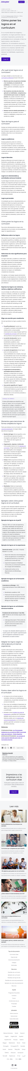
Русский (5, 1056)
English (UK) (14, 1036)
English (7, 1036)
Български (20, 1052)
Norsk (18, 1043)
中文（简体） (10, 1059)
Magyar (5, 1043)
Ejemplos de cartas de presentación (14, 983)
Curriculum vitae (5, 9)
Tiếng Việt (17, 1049)
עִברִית (18, 1056)
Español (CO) (7, 1039)
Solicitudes (14, 965)
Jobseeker (15, 1068)
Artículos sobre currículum (8, 10)
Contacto (14, 995)
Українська (12, 1056)
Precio (14, 998)
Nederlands (12, 1043)
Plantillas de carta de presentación (14, 980)
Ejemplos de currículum (14, 975)
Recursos (14, 986)
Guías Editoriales (14, 1019)
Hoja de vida (14, 957)
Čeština (7, 1052)
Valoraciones (14, 1016)
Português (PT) (14, 1046)
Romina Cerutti (10, 16)
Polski (23, 1043)
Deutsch (22, 1033)
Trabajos (14, 962)
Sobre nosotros (14, 1013)
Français (15, 1039)
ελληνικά (13, 1052)
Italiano (22, 1039)
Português (6, 1046)
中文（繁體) (18, 1059)
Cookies (14, 1006)
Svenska (10, 1049)
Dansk (16, 1033)
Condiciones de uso (14, 1001)
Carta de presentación (14, 960)
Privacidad (14, 1003)
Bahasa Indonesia (8, 1033)
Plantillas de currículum (14, 972)
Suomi (4, 1049)
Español (21, 1036)
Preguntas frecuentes (14, 993)
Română (23, 1046)
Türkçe (23, 1049)
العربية (23, 1056)
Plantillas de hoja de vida (14, 977)
